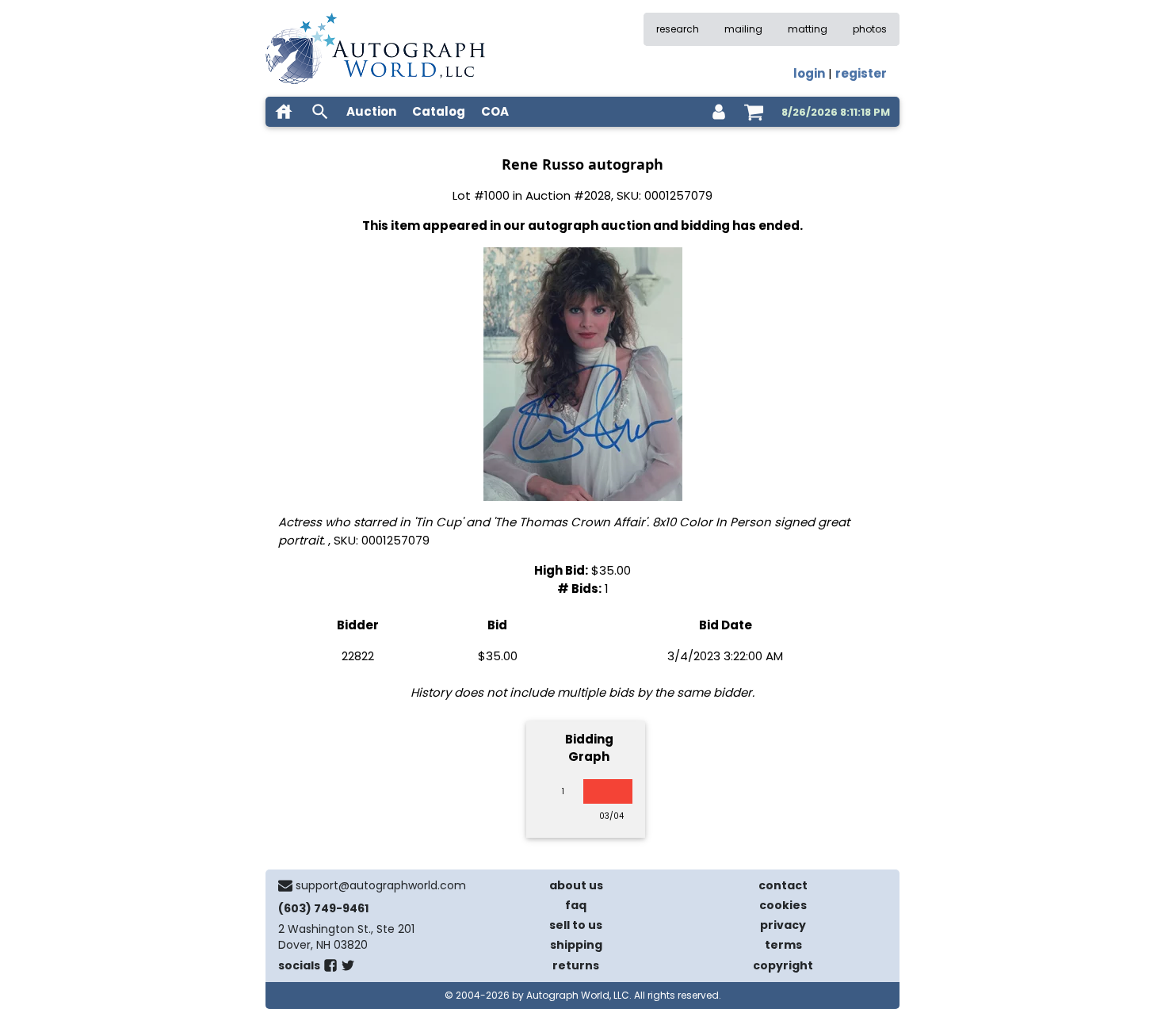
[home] (283, 111)
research (677, 29)
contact (783, 885)
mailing (743, 29)
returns (575, 965)
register (861, 73)
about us (576, 885)
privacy (783, 925)
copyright (783, 965)
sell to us (575, 925)
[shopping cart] (753, 111)
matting (807, 29)
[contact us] (285, 885)
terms (783, 945)
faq (575, 905)
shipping (576, 945)
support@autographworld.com (381, 885)
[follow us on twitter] (348, 969)
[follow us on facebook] (330, 969)
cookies (783, 905)
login (809, 73)
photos (870, 29)
